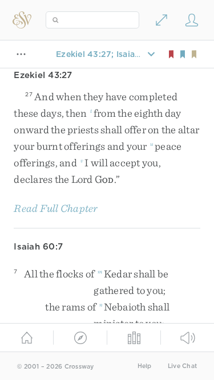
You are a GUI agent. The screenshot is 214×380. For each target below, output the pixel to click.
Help (145, 366)
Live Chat (182, 366)
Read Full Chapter (56, 208)
